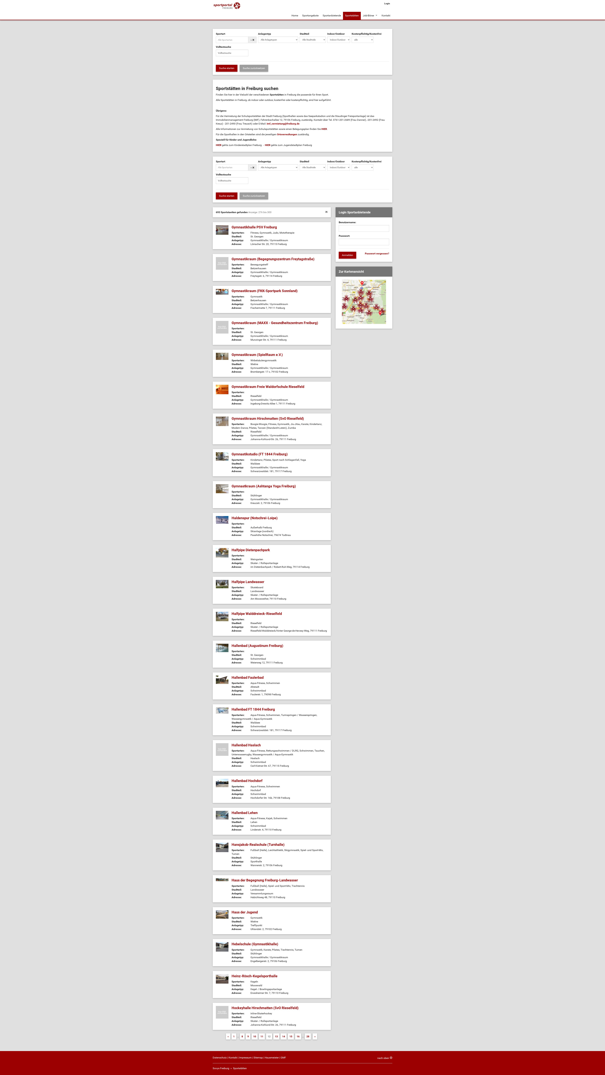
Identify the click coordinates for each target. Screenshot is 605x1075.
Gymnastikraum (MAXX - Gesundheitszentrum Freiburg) (275, 323)
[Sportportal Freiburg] (227, 6)
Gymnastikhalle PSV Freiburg (254, 227)
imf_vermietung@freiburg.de (283, 123)
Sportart (220, 33)
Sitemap (258, 1057)
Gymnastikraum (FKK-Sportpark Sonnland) (265, 291)
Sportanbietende (332, 15)
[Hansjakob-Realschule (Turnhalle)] (222, 847)
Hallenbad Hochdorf (247, 781)
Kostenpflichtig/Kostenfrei (366, 33)
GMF (283, 1057)
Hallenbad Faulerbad (248, 678)
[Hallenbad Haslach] (222, 749)
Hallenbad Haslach (246, 745)
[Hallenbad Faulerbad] (222, 679)
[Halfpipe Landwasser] (222, 583)
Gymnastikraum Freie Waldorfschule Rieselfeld (268, 387)
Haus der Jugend (245, 912)
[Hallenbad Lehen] (222, 814)
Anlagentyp (264, 33)
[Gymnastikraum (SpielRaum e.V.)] (222, 356)
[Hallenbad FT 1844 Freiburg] (222, 710)
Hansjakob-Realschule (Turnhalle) (258, 845)
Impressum (245, 1057)
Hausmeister (272, 1057)
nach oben (383, 1058)
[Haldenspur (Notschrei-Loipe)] (222, 519)
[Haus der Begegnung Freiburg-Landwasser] (222, 879)
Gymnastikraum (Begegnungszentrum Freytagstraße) (273, 259)
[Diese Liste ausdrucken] (326, 211)
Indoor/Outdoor (336, 33)
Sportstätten (352, 15)
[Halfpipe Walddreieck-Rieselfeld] (222, 616)
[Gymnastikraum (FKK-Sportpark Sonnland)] (222, 291)
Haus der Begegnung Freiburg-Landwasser (265, 880)
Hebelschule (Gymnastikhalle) (255, 944)
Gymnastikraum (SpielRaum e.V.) (257, 355)
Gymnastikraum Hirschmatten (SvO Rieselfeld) (268, 419)
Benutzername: (347, 222)
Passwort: (344, 235)
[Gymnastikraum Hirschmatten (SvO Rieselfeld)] (222, 421)
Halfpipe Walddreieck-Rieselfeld (257, 614)
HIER (324, 129)
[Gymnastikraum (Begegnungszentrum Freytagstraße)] (222, 263)
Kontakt (386, 15)
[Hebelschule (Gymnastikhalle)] (222, 946)
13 (276, 1036)
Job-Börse (368, 15)
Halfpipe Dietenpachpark (251, 550)
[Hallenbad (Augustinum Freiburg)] (222, 647)
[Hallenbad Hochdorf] (222, 782)
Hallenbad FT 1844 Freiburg (253, 709)
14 (283, 1036)
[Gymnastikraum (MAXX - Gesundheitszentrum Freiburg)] (222, 326)
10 (254, 1036)
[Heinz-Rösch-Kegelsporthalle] (222, 978)
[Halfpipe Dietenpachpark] (222, 552)
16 (298, 1036)
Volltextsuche (223, 46)
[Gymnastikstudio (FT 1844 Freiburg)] (222, 456)
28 (307, 1036)
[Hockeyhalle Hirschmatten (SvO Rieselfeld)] (222, 1012)
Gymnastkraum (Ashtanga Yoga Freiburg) (264, 486)
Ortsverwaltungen (287, 134)
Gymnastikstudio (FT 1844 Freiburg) (260, 454)
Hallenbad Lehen (245, 813)
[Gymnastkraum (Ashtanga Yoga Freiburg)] (222, 488)
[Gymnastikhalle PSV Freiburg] (222, 229)
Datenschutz (220, 1057)
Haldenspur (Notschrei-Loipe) (255, 518)
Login (387, 3)
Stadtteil (304, 33)
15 (290, 1036)
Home (294, 15)
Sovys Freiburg (221, 1068)
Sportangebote (310, 15)
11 (261, 1036)
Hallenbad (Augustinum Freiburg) (257, 646)
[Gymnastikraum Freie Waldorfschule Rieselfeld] (222, 389)
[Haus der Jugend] (222, 914)
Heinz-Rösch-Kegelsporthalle (254, 976)
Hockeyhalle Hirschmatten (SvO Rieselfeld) (265, 1008)
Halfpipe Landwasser (248, 582)
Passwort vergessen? (377, 253)
